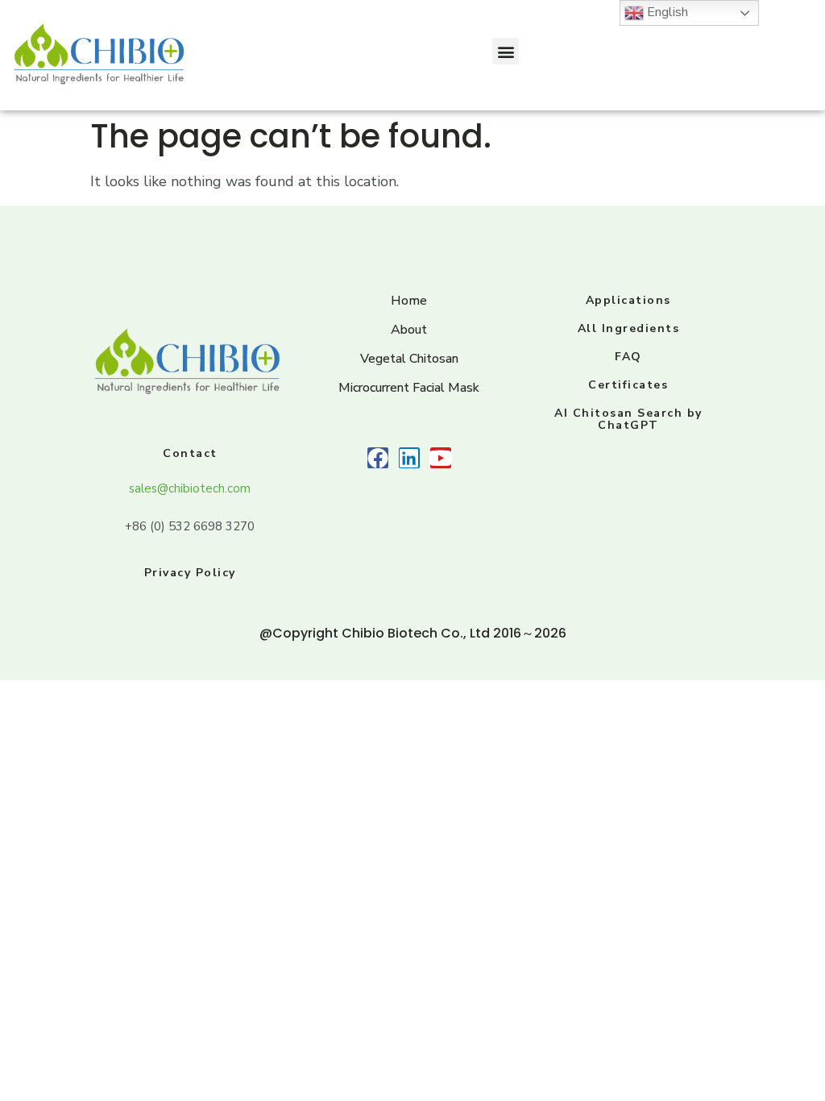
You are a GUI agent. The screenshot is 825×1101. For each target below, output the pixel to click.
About (409, 330)
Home (409, 301)
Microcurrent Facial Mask (408, 388)
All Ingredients (629, 328)
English (666, 12)
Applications (628, 300)
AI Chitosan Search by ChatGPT (628, 419)
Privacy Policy (190, 572)
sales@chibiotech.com (190, 488)
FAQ (628, 356)
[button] (505, 51)
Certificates (628, 385)
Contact (190, 453)
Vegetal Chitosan (409, 359)
